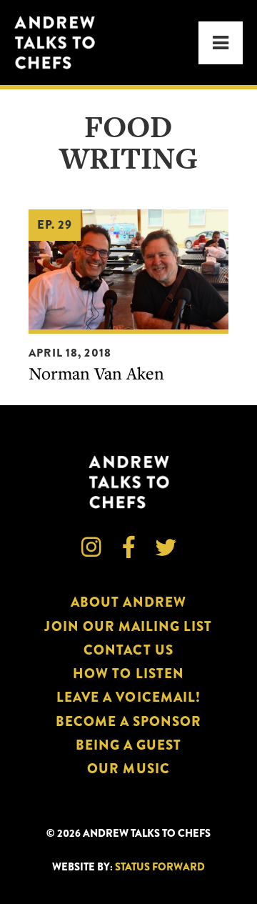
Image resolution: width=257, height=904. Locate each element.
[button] (220, 42)
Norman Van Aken (96, 373)
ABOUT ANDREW (128, 602)
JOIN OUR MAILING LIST (128, 626)
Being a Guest (129, 745)
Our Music (128, 768)
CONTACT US (128, 650)
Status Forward (160, 867)
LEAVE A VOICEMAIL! (128, 697)
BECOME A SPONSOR (129, 721)
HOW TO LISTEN (128, 673)
